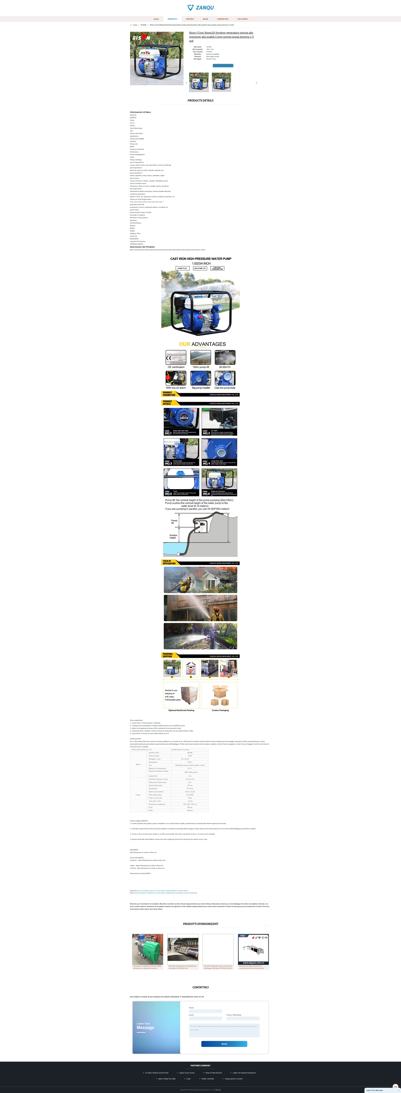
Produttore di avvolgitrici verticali (158, 906)
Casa (156, 19)
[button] (186, 83)
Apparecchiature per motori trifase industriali (208, 906)
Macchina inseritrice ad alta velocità (173, 904)
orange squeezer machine (234, 1079)
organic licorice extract (187, 1073)
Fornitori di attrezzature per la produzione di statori (243, 906)
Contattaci (223, 19)
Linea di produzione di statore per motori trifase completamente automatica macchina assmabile (165, 893)
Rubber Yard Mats (208, 1079)
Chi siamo (243, 19)
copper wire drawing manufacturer (244, 1073)
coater (188, 1079)
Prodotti (172, 19)
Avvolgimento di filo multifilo (181, 906)
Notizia (190, 19)
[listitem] (200, 82)
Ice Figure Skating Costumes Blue (156, 1073)
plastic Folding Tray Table (167, 1079)
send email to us (224, 65)
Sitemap (218, 1090)
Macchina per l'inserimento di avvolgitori (144, 904)
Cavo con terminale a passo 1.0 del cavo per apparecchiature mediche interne (162, 890)
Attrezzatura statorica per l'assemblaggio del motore (230, 904)
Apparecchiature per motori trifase (198, 904)
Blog (205, 19)
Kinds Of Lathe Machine (214, 1073)
